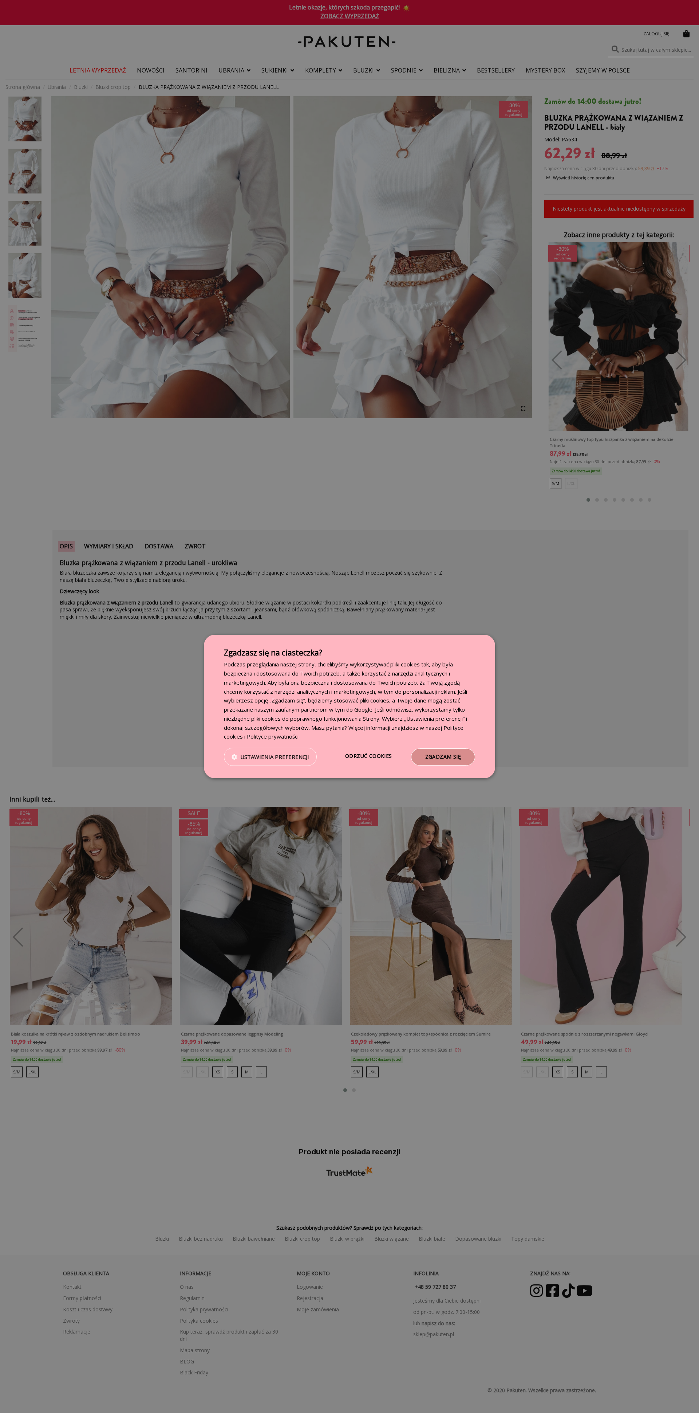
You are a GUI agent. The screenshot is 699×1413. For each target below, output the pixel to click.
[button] (270, 757)
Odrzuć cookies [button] (368, 755)
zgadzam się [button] (443, 756)
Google (363, 709)
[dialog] (349, 706)
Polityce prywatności (273, 736)
